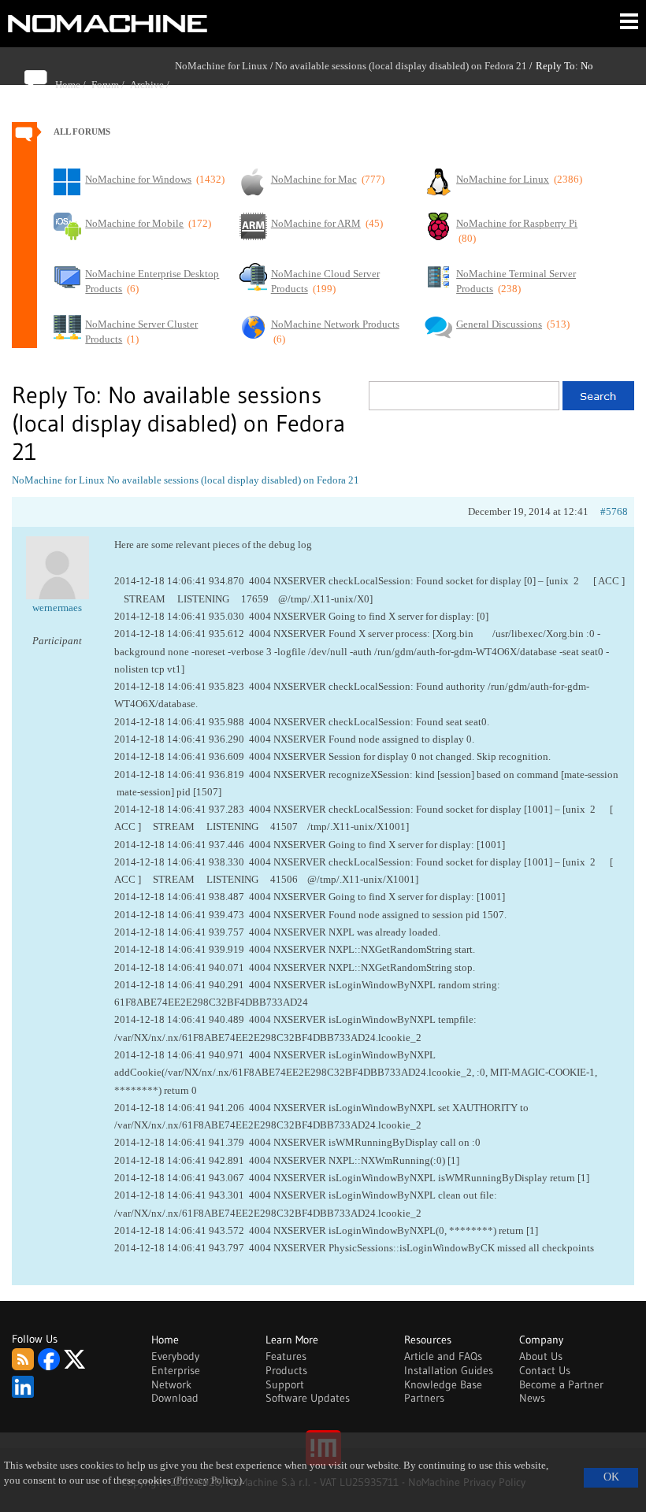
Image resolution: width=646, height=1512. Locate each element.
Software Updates (307, 1398)
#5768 (614, 511)
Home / (73, 85)
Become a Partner (561, 1384)
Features (285, 1356)
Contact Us (544, 1370)
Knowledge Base (443, 1384)
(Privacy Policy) (207, 1480)
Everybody (175, 1356)
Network (171, 1384)
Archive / (152, 85)
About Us (540, 1356)
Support (284, 1384)
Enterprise (175, 1370)
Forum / (110, 85)
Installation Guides (448, 1370)
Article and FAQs (443, 1356)
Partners (424, 1398)
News (532, 1398)
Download (175, 1398)
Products (286, 1370)
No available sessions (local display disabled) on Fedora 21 (401, 66)
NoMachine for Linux (221, 66)
